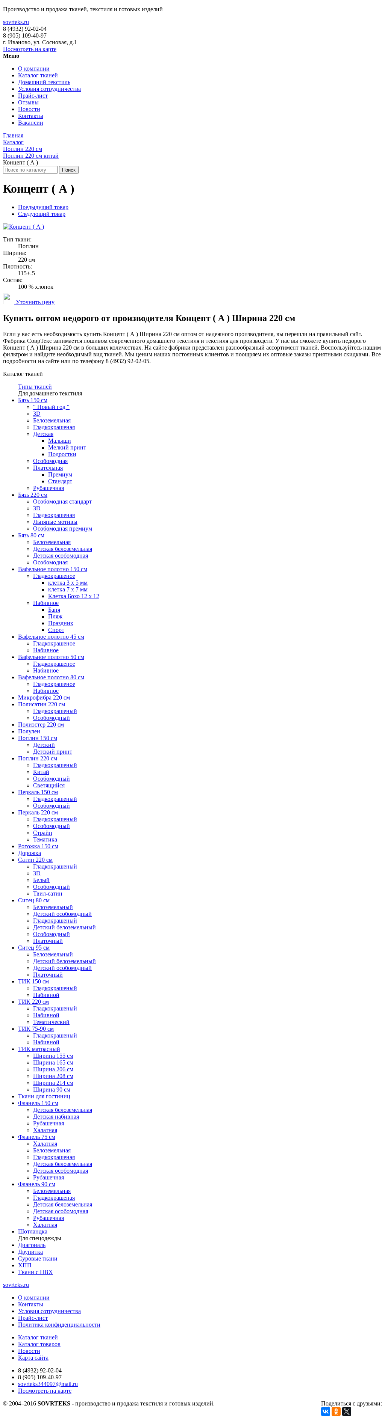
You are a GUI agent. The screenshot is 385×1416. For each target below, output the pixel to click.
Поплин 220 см (37, 758)
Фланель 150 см (38, 1103)
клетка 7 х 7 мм (68, 589)
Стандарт (60, 481)
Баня (54, 609)
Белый (41, 880)
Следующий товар (41, 214)
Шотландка (32, 1231)
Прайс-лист (33, 95)
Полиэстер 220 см (41, 724)
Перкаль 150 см (38, 792)
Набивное (46, 603)
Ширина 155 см (53, 1056)
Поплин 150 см (37, 738)
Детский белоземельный (64, 927)
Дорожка (29, 853)
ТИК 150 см (33, 981)
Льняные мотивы (55, 522)
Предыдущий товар (43, 207)
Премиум (60, 474)
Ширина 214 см (53, 1083)
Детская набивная (56, 1116)
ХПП (25, 1265)
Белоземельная (52, 420)
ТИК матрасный (39, 1049)
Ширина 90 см (51, 1089)
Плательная (48, 467)
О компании (34, 68)
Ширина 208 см (53, 1076)
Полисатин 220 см (41, 704)
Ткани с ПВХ (35, 1272)
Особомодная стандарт (62, 501)
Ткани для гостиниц (44, 1096)
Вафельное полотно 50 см (51, 657)
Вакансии (30, 122)
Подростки (62, 454)
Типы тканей (35, 386)
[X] (346, 1411)
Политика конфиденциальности (59, 1324)
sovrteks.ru (16, 22)
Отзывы (28, 102)
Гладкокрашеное (54, 576)
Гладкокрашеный (55, 711)
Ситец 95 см (34, 947)
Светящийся (49, 785)
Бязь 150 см (32, 400)
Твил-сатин (47, 893)
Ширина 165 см (53, 1062)
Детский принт (52, 751)
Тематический (51, 1022)
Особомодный (51, 718)
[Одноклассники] (336, 1411)
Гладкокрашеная (54, 427)
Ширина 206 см (53, 1069)
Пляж (55, 616)
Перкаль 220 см (38, 812)
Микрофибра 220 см (44, 697)
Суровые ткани (38, 1258)
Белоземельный (53, 907)
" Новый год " (51, 407)
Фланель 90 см (36, 1184)
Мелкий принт (67, 447)
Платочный (48, 941)
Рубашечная (48, 488)
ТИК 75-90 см (36, 1028)
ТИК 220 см (33, 1001)
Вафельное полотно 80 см (51, 677)
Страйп (42, 832)
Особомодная (50, 461)
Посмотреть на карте (29, 49)
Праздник (60, 623)
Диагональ (31, 1245)
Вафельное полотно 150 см (52, 569)
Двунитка (30, 1252)
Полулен (29, 731)
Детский (44, 745)
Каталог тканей (38, 75)
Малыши (59, 440)
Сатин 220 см (35, 860)
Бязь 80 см (31, 535)
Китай (41, 772)
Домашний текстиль (44, 82)
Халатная (45, 1130)
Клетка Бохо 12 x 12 (73, 596)
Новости (29, 109)
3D (37, 413)
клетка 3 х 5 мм (68, 582)
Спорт (56, 630)
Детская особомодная (60, 555)
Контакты (30, 116)
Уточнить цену (34, 302)
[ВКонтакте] (325, 1411)
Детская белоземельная (62, 549)
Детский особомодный (62, 914)
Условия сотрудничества (49, 89)
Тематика (45, 839)
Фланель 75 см (36, 1137)
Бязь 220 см (32, 495)
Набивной (46, 995)
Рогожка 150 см (38, 846)
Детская (43, 434)
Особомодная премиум (62, 528)
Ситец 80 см (34, 900)
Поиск (69, 170)
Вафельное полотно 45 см (51, 636)
